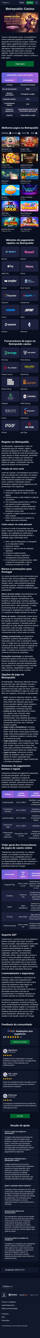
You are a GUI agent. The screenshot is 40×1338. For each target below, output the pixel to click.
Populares (5, 133)
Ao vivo (14, 133)
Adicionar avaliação (20, 1042)
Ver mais (20, 1116)
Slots (32, 133)
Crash (24, 133)
